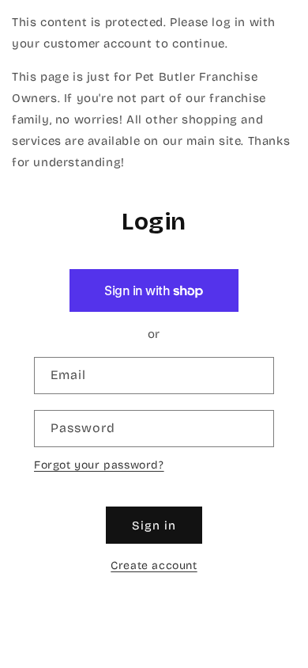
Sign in (154, 525)
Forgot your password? (99, 465)
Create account (154, 565)
